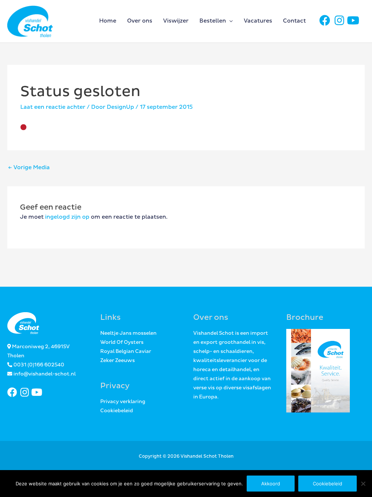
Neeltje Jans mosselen (128, 333)
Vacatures (258, 20)
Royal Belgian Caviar (125, 351)
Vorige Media (29, 167)
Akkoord (270, 483)
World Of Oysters (121, 342)
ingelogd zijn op (67, 217)
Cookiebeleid (116, 411)
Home (107, 20)
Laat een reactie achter (52, 107)
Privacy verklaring (122, 402)
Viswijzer (176, 20)
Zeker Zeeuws (117, 360)
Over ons (139, 20)
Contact (294, 20)
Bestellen (212, 20)
